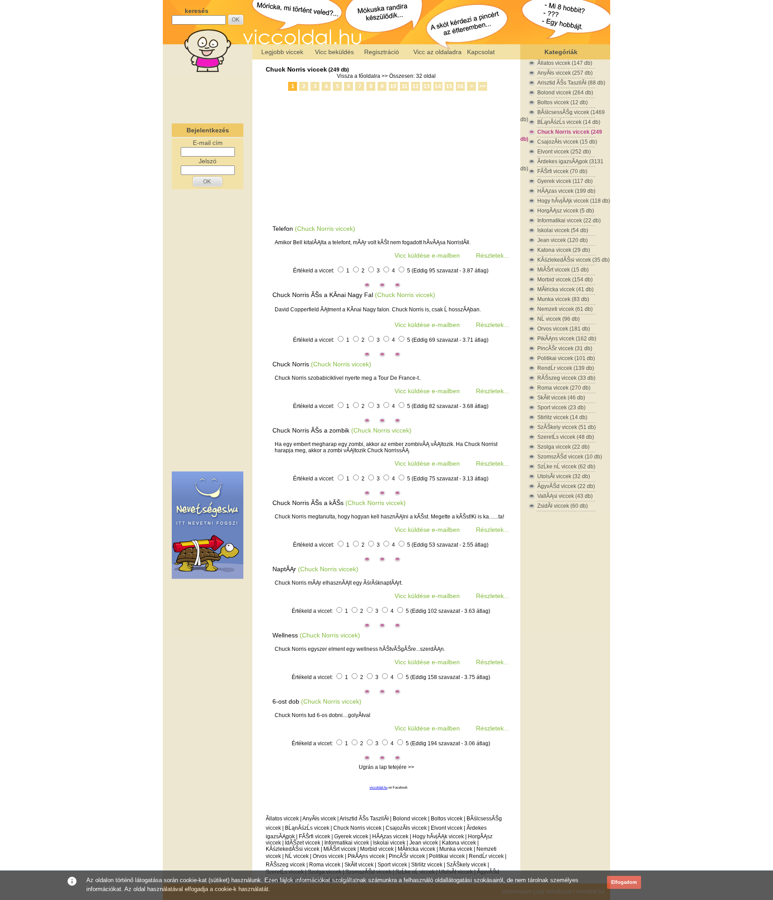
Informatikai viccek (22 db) (569, 220)
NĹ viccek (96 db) (558, 319)
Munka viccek (455, 849)
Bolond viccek (410, 818)
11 (405, 86)
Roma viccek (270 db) (563, 388)
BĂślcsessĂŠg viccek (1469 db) (562, 112)
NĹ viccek (297, 856)
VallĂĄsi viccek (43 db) (565, 496)
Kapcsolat (481, 51)
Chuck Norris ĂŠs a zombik (310, 430)
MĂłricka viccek (416, 849)
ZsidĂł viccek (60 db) (562, 506)
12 (415, 86)
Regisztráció (381, 51)
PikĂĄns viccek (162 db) (566, 338)
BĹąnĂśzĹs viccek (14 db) (568, 122)
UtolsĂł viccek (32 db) (563, 476)
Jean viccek (423, 843)
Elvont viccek (447, 828)
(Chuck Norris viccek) (325, 228)
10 (393, 86)
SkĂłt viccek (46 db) (561, 398)
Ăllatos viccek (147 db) (564, 63)
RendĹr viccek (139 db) (565, 368)
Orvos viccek (328, 856)
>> (483, 86)
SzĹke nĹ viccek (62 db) (566, 466)
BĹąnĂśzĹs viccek (307, 828)
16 (460, 86)
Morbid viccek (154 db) (565, 279)
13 (427, 86)
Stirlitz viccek (426, 865)
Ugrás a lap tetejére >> (386, 767)
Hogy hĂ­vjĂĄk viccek (438, 836)
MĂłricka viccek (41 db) (565, 289)
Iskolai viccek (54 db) (562, 230)
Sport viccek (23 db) (561, 407)
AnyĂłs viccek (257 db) (565, 73)
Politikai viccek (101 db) (566, 358)
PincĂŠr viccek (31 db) (564, 348)
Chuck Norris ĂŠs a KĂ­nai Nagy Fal (322, 294)
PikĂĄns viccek (366, 856)
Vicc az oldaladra (437, 51)
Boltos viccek (447, 818)
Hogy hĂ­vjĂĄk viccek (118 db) (573, 201)
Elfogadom (624, 882)
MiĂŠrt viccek (339, 849)
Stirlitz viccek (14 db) (562, 417)
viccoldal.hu (378, 787)
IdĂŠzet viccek (302, 843)
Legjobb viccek (282, 51)
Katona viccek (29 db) (563, 250)
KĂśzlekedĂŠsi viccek (292, 849)
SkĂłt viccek (359, 865)
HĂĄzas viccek (390, 836)
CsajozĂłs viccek (406, 828)
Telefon (282, 228)
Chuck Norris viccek (296, 69)
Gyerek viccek (351, 836)
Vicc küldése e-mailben (427, 255)
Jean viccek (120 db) (562, 240)
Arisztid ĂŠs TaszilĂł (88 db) (571, 83)
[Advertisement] (207, 96)
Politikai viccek (447, 856)
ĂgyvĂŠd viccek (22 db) (566, 486)
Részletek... (492, 255)
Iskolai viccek (389, 843)
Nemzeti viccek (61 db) (565, 309)
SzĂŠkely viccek (466, 865)
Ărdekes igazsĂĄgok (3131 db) (561, 161)
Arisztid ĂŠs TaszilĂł (364, 818)
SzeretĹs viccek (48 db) (565, 437)
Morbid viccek (377, 849)
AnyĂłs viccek (319, 818)
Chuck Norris (291, 364)
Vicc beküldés (334, 51)
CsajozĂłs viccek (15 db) (567, 142)
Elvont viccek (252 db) (564, 152)
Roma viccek (324, 865)
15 (449, 86)
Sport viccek (392, 865)
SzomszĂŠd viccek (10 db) (569, 457)
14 (438, 86)
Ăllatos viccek (282, 818)
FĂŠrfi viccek (314, 836)
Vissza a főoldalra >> (362, 76)
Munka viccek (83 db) (563, 299)
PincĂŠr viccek (407, 856)
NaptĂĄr (284, 569)
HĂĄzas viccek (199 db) (566, 191)
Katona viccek (459, 843)
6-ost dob (285, 701)
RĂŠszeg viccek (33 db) (566, 378)
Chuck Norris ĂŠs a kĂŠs (308, 502)
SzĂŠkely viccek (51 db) (566, 427)
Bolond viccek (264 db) (565, 92)
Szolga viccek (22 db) (563, 447)
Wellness (285, 635)
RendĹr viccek (486, 856)
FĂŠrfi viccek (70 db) (562, 171)
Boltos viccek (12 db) (562, 102)
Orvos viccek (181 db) (563, 329)
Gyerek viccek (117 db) (565, 181)
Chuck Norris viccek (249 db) (561, 132)
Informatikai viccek (346, 843)
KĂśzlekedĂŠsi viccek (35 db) (573, 260)
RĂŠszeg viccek (285, 865)
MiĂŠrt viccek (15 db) (563, 270)
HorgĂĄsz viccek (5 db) (565, 211)
